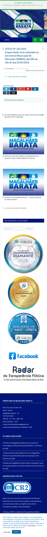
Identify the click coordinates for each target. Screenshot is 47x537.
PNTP (12, 512)
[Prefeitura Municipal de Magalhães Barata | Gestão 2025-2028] (23, 23)
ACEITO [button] (16, 532)
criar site (17, 498)
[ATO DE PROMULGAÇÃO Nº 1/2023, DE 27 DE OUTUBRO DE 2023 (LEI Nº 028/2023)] (23, 110)
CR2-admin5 (9, 68)
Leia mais (31, 525)
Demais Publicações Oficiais (35, 70)
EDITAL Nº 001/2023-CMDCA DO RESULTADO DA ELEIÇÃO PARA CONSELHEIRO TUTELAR (21, 157)
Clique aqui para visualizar (17, 76)
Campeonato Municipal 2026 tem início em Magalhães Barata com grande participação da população (24, 5)
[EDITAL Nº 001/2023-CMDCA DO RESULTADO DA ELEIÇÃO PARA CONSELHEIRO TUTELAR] (23, 141)
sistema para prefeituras (31, 498)
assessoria (18, 501)
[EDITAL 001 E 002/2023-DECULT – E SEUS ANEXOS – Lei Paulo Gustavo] (23, 182)
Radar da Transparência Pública (28, 512)
